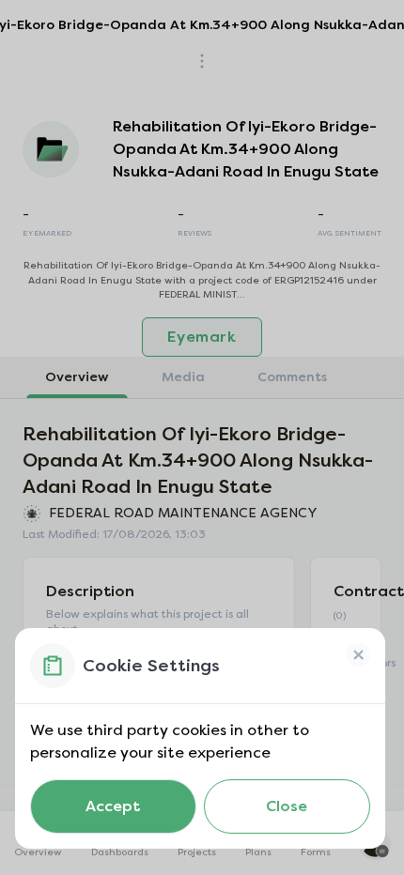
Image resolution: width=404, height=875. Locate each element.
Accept (112, 806)
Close (286, 806)
